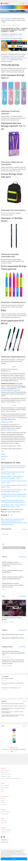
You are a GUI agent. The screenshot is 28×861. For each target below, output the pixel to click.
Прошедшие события (5, 831)
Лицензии (3, 802)
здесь (9, 371)
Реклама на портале (5, 770)
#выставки (16, 519)
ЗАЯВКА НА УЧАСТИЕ (7, 422)
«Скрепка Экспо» (11, 417)
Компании (3, 798)
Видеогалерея (4, 822)
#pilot (11, 522)
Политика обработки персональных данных (11, 778)
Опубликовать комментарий (14, 547)
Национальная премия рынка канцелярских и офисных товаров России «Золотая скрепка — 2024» (13, 467)
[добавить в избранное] (11, 515)
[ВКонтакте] (2, 515)
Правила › (25, 529)
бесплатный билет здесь (10, 430)
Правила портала (5, 772)
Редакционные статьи (6, 811)
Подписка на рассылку (6, 774)
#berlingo (15, 522)
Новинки (3, 789)
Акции (2, 791)
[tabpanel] (14, 739)
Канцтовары (3, 804)
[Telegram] (6, 515)
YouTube (3, 459)
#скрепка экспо (8, 519)
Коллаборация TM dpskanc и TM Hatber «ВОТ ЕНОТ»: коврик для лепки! (13, 709)
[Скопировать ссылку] (8, 515)
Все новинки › (22, 630)
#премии (8, 521)
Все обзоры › (22, 646)
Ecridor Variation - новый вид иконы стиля (10, 687)
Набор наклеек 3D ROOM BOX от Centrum (13, 638)
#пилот (20, 521)
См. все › (25, 701)
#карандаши (4, 524)
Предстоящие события (6, 829)
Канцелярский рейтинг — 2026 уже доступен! (14, 7)
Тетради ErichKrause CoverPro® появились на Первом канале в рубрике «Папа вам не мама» (13, 585)
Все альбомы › (22, 596)
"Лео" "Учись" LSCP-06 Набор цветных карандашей (14, 749)
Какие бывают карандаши (7, 678)
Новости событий (6, 18)
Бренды (2, 800)
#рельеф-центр (5, 522)
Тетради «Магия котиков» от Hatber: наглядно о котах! (13, 706)
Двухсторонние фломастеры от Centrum (13, 634)
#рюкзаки (11, 524)
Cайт (2, 451)
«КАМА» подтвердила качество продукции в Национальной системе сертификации (12, 563)
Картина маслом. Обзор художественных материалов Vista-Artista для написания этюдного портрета (13, 661)
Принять (14, 858)
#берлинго (14, 521)
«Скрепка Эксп (13, 56)
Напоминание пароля (6, 776)
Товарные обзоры (5, 813)
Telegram (3, 454)
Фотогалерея (4, 820)
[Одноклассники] (4, 515)
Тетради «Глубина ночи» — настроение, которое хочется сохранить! (12, 712)
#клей (25, 522)
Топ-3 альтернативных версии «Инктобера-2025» (12, 683)
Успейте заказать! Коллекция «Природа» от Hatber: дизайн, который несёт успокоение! (13, 715)
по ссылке (17, 402)
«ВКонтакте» (4, 456)
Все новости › (22, 557)
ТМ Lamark (13, 411)
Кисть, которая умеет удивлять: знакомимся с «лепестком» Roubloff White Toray (13, 653)
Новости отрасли (4, 787)
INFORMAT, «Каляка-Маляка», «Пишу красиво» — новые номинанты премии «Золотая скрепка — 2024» (14, 495)
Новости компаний (5, 785)
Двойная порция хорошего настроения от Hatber (12, 703)
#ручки (21, 522)
